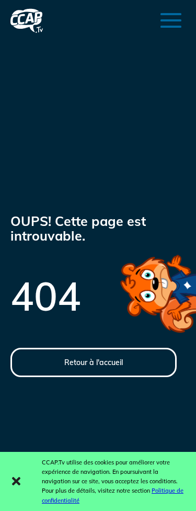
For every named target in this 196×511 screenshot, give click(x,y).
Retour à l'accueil (93, 362)
